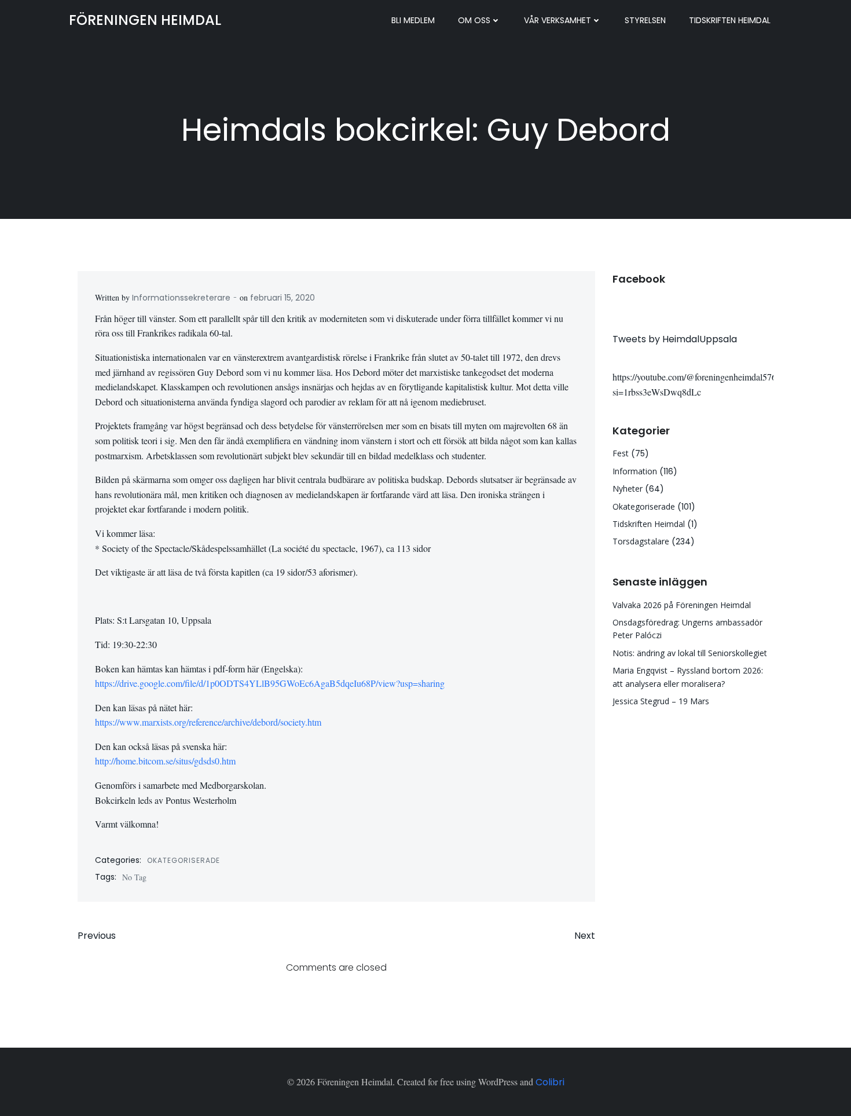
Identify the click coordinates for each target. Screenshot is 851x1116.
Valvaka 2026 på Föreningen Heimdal (681, 604)
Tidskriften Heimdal (730, 20)
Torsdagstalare (640, 541)
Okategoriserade (183, 860)
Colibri (549, 1082)
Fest (620, 453)
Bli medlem (413, 20)
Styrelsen (645, 20)
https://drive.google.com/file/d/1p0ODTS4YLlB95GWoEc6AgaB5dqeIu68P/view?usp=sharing (270, 683)
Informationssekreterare (181, 297)
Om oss (474, 20)
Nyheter (627, 488)
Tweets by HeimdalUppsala (674, 339)
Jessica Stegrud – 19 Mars (660, 701)
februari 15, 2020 (282, 297)
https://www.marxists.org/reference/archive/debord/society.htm (208, 722)
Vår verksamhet (557, 20)
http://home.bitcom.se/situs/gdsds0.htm (165, 761)
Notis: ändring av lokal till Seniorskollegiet (689, 652)
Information (634, 471)
